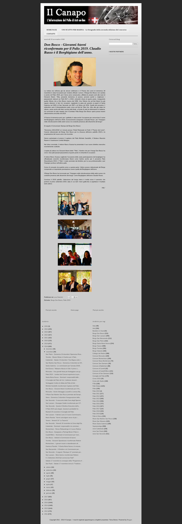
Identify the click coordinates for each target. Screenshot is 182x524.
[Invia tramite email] (69, 297)
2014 (46, 505)
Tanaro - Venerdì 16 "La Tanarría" (57, 420)
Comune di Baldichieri (100, 366)
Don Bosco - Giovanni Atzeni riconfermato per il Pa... (63, 389)
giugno (48, 479)
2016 (46, 499)
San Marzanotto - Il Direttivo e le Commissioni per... (63, 449)
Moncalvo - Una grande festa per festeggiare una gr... (64, 371)
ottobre (48, 467)
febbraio (49, 490)
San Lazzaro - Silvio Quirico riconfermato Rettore (62, 455)
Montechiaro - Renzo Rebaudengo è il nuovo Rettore (63, 429)
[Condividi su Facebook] (75, 297)
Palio (94, 388)
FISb (94, 383)
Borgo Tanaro (97, 346)
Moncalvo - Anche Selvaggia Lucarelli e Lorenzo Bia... (64, 392)
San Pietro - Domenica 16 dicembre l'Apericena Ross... (64, 354)
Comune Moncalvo (99, 356)
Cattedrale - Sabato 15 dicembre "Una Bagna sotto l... (64, 360)
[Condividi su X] (73, 297)
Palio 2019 (66, 300)
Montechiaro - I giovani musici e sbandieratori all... (62, 443)
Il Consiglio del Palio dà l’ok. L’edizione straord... (62, 380)
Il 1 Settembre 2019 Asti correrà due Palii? (60, 458)
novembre (49, 352)
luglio (48, 476)
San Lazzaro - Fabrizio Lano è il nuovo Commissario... (64, 415)
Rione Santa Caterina (100, 423)
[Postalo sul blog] (71, 297)
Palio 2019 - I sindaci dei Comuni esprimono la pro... (63, 374)
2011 (46, 514)
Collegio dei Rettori (99, 353)
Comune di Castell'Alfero (101, 371)
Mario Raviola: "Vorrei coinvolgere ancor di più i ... (62, 417)
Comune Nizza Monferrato (101, 361)
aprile (48, 484)
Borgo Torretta (97, 348)
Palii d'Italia (96, 386)
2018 (46, 346)
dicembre (49, 349)
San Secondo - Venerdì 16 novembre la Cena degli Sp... (64, 423)
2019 (46, 343)
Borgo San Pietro (98, 341)
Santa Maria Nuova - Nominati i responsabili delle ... (63, 377)
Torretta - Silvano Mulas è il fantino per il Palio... (61, 357)
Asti (94, 328)
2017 (46, 497)
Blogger (129, 520)
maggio (49, 481)
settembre (49, 470)
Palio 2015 (96, 403)
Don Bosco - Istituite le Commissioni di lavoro (61, 437)
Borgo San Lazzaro (99, 336)
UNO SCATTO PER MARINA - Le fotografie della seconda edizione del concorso (94, 30)
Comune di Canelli (99, 368)
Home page (75, 310)
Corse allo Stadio (98, 381)
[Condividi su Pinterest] (77, 297)
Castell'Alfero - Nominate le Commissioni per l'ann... (63, 435)
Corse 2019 (96, 378)
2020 (46, 340)
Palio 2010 (96, 391)
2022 (46, 335)
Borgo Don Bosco (56, 300)
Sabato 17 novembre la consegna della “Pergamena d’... (64, 461)
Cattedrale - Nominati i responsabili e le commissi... (63, 426)
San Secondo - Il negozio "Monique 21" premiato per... (64, 452)
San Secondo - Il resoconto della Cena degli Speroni (63, 400)
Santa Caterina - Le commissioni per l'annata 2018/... (63, 366)
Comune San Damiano (100, 363)
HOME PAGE (52, 30)
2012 (46, 511)
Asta (94, 326)
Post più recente (51, 310)
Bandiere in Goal (98, 331)
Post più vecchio (98, 310)
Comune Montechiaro (100, 358)
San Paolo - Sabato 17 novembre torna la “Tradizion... (64, 463)
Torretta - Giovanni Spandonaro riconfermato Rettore (63, 440)
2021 (46, 338)
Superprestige (97, 426)
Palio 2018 (96, 411)
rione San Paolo (98, 431)
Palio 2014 (96, 401)
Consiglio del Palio (99, 376)
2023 (46, 332)
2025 (46, 326)
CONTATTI (51, 34)
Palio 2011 (96, 393)
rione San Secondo (99, 434)
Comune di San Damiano (101, 373)
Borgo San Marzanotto (100, 338)
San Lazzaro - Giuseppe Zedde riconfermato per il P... (64, 403)
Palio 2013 (96, 398)
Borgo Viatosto (97, 351)
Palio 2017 (96, 409)
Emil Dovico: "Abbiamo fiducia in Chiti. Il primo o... (62, 368)
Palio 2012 (96, 396)
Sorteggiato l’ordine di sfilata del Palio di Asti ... (61, 383)
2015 (46, 502)
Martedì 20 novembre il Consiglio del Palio (60, 412)
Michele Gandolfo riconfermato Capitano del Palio (62, 386)
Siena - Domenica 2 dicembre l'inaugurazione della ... (63, 397)
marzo (48, 487)
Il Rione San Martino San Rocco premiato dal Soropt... (64, 394)
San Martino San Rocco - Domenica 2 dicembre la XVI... (64, 363)
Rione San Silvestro (99, 421)
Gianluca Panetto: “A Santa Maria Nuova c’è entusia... (64, 446)
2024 (46, 329)
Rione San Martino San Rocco (103, 419)
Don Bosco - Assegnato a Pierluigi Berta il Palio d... (63, 432)
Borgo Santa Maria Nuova (101, 343)
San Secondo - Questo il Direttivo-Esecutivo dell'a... (63, 406)
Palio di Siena (97, 416)
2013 (46, 508)
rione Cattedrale (98, 429)
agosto (48, 473)
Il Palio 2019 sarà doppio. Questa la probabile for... (63, 409)
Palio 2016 (96, 406)
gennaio (49, 493)
